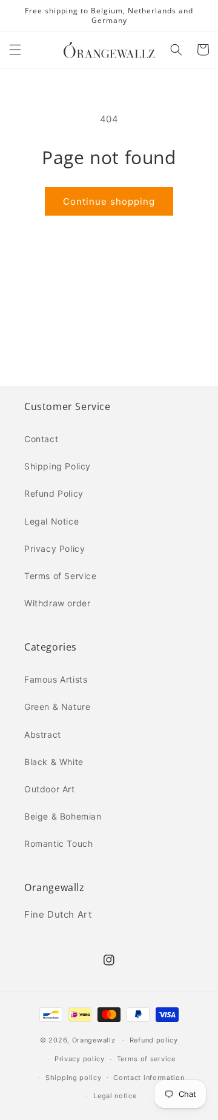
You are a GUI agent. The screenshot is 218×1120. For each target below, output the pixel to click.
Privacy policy (79, 1059)
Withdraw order (57, 603)
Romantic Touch (58, 843)
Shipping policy (73, 1077)
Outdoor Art (49, 789)
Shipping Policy (57, 466)
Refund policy (154, 1040)
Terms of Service (60, 576)
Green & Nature (57, 706)
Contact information (148, 1077)
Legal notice (114, 1096)
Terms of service (146, 1059)
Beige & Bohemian (63, 816)
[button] (15, 49)
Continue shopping (109, 201)
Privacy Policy (54, 548)
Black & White (54, 762)
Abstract (42, 734)
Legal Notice (51, 521)
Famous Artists (55, 679)
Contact (41, 439)
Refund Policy (54, 493)
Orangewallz (94, 1040)
